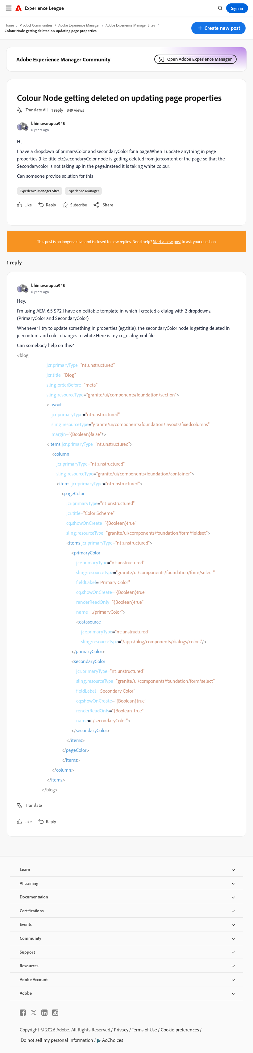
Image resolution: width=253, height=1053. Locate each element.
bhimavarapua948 (48, 123)
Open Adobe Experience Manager (199, 59)
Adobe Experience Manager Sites (130, 25)
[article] (125, 554)
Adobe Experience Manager (79, 25)
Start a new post (167, 241)
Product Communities (36, 25)
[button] (218, 28)
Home (9, 25)
